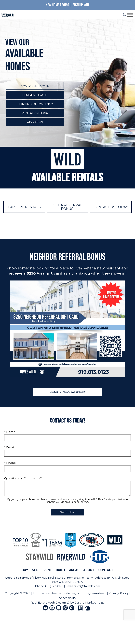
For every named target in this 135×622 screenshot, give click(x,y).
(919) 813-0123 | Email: (59, 586)
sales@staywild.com (87, 586)
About (88, 570)
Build (60, 570)
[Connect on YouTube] (45, 607)
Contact (105, 570)
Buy (25, 570)
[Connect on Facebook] (58, 607)
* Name (9, 432)
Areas (74, 570)
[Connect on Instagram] (65, 607)
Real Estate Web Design (49, 602)
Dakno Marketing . (89, 602)
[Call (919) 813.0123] (124, 15)
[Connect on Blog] (71, 607)
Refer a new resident (102, 268)
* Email (9, 447)
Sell (36, 570)
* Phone (10, 463)
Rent (47, 570)
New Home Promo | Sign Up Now (67, 5)
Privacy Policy (119, 593)
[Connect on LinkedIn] (52, 607)
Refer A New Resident (68, 392)
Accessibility (67, 598)
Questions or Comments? (23, 478)
